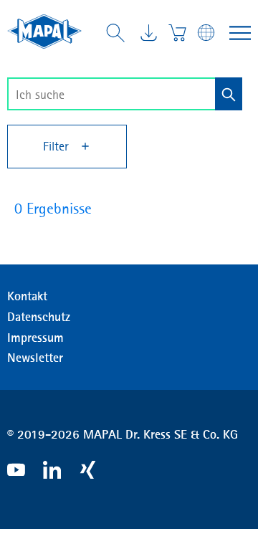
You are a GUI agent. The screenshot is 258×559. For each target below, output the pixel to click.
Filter (57, 146)
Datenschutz (38, 317)
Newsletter (35, 358)
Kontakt (27, 296)
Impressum (35, 337)
